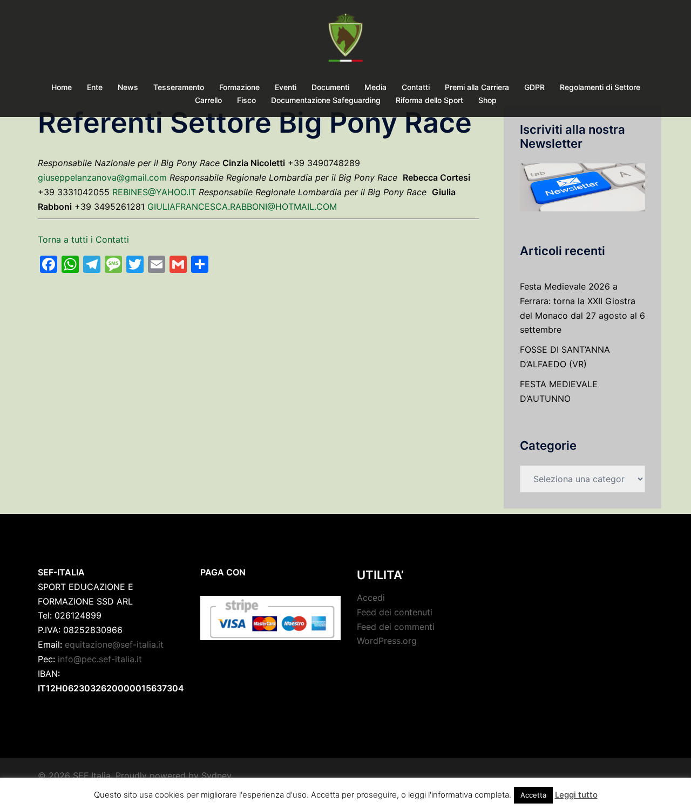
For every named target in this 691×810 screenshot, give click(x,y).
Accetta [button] (533, 795)
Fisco (246, 100)
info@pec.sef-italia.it (100, 659)
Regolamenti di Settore (600, 87)
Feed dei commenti (396, 626)
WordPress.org (387, 640)
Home (61, 87)
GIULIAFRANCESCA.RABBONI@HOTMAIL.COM (242, 206)
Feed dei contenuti (394, 612)
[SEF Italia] (345, 41)
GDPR (534, 87)
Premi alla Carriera (477, 87)
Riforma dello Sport (429, 100)
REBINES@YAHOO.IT (154, 192)
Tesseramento (178, 87)
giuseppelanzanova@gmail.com (102, 177)
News (128, 87)
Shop (487, 100)
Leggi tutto (576, 795)
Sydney (216, 775)
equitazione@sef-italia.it (114, 644)
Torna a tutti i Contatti (83, 239)
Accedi (371, 597)
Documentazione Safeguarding (326, 100)
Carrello (208, 100)
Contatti (416, 87)
